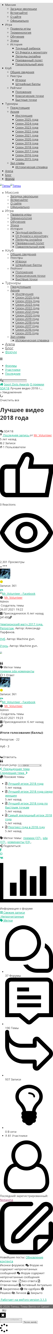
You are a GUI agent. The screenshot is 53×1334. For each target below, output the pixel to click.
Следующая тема (13, 773)
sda (15, 671)
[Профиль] (1, 590)
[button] (26, 1310)
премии (6, 671)
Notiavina (6, 1200)
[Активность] (2, 590)
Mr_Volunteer (43, 435)
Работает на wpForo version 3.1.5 (23, 1300)
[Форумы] (1, 384)
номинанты (26, 671)
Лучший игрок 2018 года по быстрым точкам (26, 805)
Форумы (11, 366)
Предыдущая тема (16, 769)
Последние (12, 374)
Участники (12, 370)
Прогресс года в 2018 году (26, 827)
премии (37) (32, 838)
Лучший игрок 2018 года (25, 784)
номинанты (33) (19, 842)
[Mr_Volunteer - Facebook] (17, 594)
